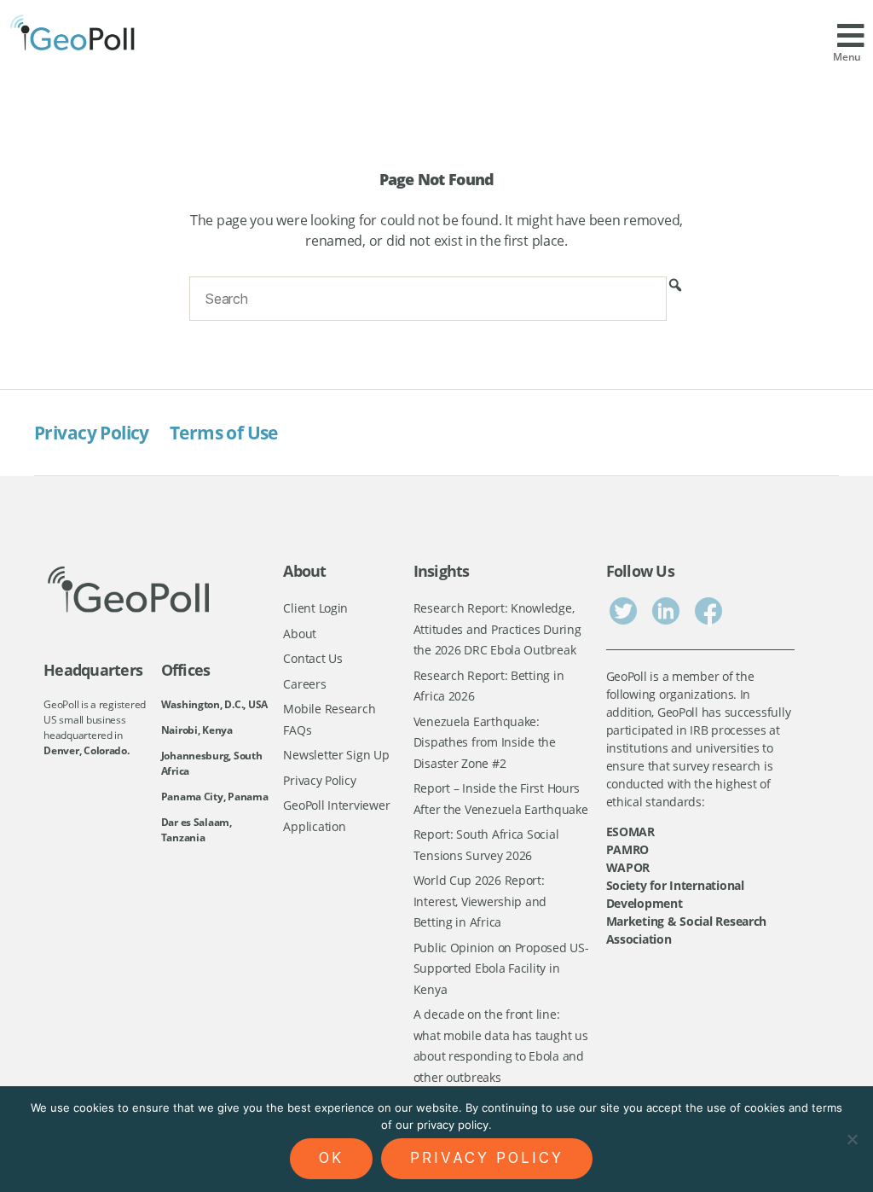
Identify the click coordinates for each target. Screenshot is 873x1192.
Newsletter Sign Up (336, 755)
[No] (851, 1139)
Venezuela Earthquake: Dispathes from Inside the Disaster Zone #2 (484, 742)
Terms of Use (224, 433)
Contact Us (312, 658)
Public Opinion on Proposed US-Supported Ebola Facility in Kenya (501, 968)
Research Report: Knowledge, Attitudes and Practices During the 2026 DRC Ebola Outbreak (497, 629)
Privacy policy (487, 1157)
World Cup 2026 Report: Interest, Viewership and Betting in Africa (480, 901)
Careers (304, 684)
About (299, 633)
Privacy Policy (91, 433)
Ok (331, 1157)
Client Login (315, 608)
